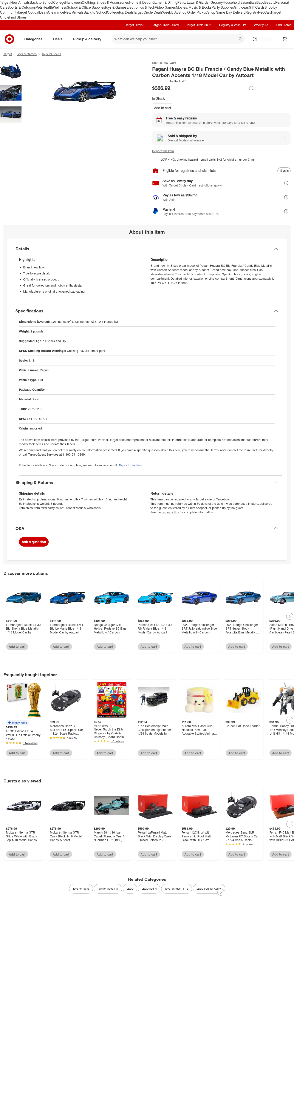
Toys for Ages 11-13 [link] (176, 888)
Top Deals (126, 12)
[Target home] (9, 39)
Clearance (56, 12)
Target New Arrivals (15, 2)
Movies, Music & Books (194, 7)
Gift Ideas (241, 7)
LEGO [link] (130, 888)
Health (48, 7)
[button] (169, 81)
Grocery (216, 2)
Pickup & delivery (87, 39)
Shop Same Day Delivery (226, 12)
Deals (43, 12)
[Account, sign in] (263, 39)
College (59, 2)
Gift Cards (257, 7)
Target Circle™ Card (165, 25)
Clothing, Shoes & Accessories (105, 2)
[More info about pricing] (251, 88)
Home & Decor (140, 2)
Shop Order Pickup (192, 12)
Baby (260, 2)
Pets (39, 7)
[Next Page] (289, 616)
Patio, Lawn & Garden (193, 2)
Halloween (73, 2)
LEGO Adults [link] (149, 888)
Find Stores (18, 17)
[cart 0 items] (285, 39)
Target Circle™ (134, 25)
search (241, 39)
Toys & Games (116, 7)
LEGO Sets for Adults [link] (209, 888)
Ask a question (34, 542)
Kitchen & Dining (164, 2)
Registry (251, 12)
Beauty (269, 2)
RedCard (265, 12)
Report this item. (131, 465)
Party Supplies (223, 7)
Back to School (41, 2)
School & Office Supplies (86, 7)
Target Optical (28, 12)
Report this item (163, 151)
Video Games (165, 7)
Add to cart (162, 108)
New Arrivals (74, 12)
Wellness (60, 7)
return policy (170, 512)
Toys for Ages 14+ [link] (107, 888)
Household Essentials (239, 2)
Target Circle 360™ (198, 25)
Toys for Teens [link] (81, 888)
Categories (33, 39)
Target (7, 54)
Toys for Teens (51, 54)
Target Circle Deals (147, 12)
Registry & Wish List (232, 25)
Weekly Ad (170, 12)
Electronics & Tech (141, 7)
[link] (169, 81)
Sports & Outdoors (22, 7)
